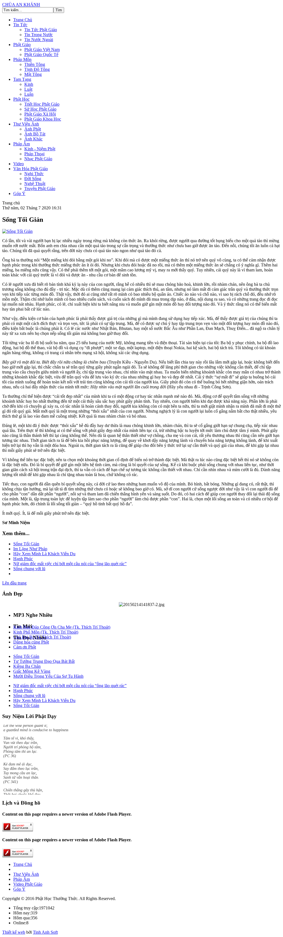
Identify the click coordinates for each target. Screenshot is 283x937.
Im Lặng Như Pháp (30, 548)
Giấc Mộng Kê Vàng (31, 671)
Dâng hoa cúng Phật (31, 642)
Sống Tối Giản (26, 543)
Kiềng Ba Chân (27, 666)
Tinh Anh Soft (45, 932)
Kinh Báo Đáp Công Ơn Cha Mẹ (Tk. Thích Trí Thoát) (61, 627)
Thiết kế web (13, 932)
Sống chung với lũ (29, 568)
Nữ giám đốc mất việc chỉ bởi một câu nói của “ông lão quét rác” (70, 563)
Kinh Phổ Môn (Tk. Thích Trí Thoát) (45, 632)
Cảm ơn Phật (24, 647)
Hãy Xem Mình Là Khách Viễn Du (44, 553)
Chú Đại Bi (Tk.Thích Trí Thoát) (42, 637)
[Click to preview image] (17, 231)
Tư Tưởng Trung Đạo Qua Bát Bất (44, 661)
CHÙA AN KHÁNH (21, 4)
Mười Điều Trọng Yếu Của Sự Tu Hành (48, 676)
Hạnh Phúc (23, 558)
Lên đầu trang (14, 583)
